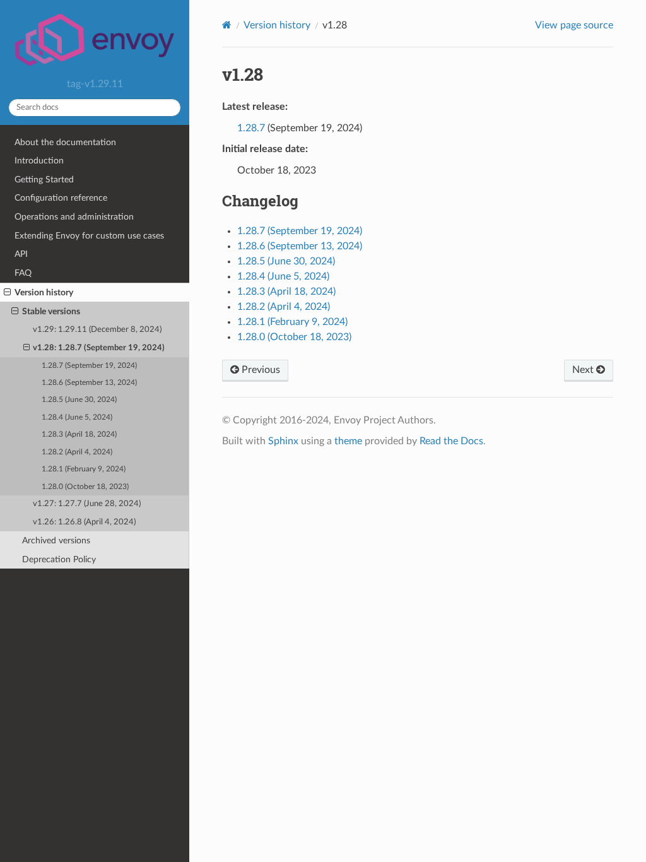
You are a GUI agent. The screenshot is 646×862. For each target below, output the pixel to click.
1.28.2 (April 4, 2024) (77, 452)
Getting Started (44, 179)
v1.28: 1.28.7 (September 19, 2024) (99, 348)
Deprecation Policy (59, 559)
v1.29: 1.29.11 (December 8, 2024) (97, 330)
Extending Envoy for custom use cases (89, 235)
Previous (259, 370)
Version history (44, 292)
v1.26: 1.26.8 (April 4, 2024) (84, 522)
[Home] (227, 25)
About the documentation (65, 142)
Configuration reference (61, 198)
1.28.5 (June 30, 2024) (79, 399)
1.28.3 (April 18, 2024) (79, 434)
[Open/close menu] (7, 292)
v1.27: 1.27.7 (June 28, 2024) (87, 504)
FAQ (23, 273)
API (21, 254)
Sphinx (283, 441)
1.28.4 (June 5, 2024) (77, 417)
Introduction (39, 160)
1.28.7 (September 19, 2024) (89, 365)
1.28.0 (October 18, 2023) (85, 486)
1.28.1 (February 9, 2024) (84, 469)
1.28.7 (251, 128)
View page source (574, 25)
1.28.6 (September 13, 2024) (89, 382)
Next (584, 370)
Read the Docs (451, 441)
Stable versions (51, 311)
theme (348, 441)
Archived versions (56, 540)
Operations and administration (74, 216)
